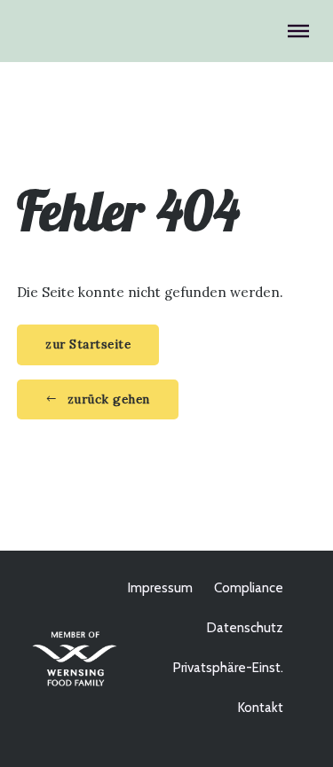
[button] (97, 400)
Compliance (248, 588)
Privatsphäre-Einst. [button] (228, 668)
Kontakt (260, 708)
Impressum (160, 588)
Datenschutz (245, 628)
